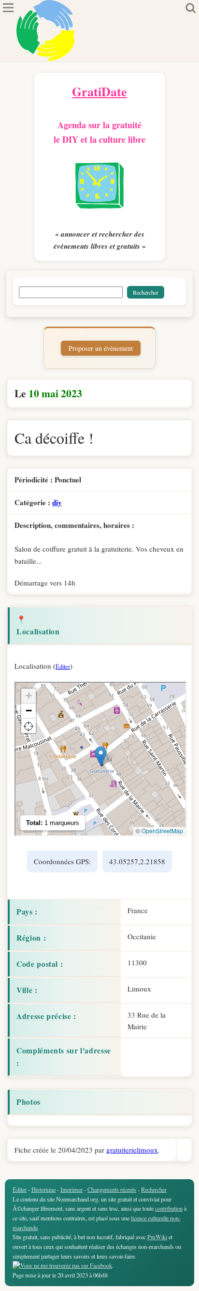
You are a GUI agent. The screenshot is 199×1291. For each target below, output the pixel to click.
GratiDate (99, 91)
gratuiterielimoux (132, 1150)
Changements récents (111, 1189)
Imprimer (71, 1189)
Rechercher (154, 1189)
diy (57, 502)
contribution (169, 1208)
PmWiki (157, 1237)
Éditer (63, 666)
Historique (43, 1189)
